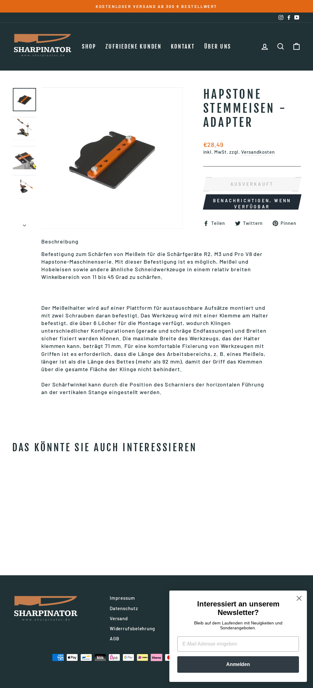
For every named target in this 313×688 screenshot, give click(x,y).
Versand (119, 618)
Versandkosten (258, 152)
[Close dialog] (299, 598)
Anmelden (238, 664)
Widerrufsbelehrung (132, 628)
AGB (115, 638)
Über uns (217, 46)
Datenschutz (124, 608)
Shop (89, 46)
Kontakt (183, 46)
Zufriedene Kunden (133, 46)
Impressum (122, 598)
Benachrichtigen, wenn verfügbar (252, 203)
